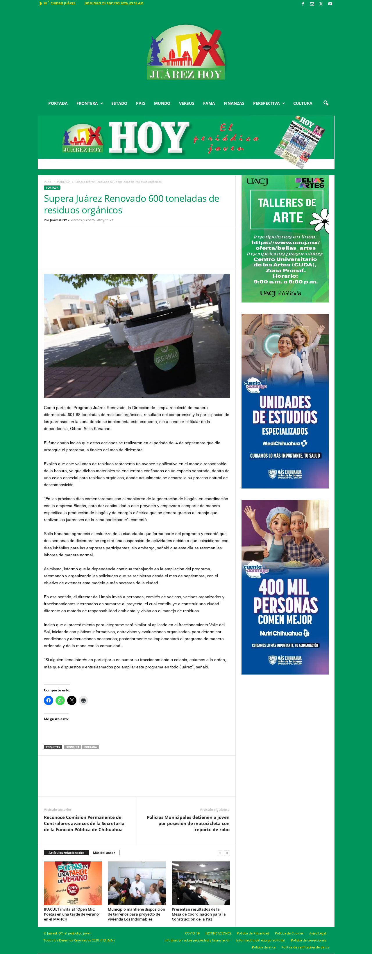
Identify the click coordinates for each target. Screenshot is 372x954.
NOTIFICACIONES (218, 933)
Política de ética (264, 947)
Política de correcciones (308, 940)
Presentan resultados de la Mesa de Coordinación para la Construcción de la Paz (199, 914)
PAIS (140, 103)
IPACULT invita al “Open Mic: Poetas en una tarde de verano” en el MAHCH (72, 914)
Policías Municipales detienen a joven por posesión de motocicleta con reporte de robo (188, 823)
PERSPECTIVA (266, 103)
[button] (325, 103)
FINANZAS (234, 103)
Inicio (47, 182)
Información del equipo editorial (260, 940)
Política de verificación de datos (305, 947)
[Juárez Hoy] (186, 52)
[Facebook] (303, 4)
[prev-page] (220, 853)
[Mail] (312, 4)
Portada (90, 747)
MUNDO (162, 103)
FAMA (209, 103)
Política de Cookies (289, 933)
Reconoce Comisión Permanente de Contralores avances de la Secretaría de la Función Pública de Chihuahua (84, 823)
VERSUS (186, 103)
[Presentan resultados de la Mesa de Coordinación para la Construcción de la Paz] (201, 883)
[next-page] (227, 853)
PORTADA (58, 103)
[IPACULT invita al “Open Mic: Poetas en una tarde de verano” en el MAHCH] (73, 883)
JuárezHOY (58, 220)
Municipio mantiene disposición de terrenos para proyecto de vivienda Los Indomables (136, 914)
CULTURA (302, 103)
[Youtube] (330, 4)
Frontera (72, 747)
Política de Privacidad (253, 933)
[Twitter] (321, 4)
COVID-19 (192, 933)
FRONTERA (87, 103)
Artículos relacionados (66, 852)
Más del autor (104, 852)
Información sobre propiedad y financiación (197, 940)
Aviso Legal (317, 933)
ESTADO (119, 103)
